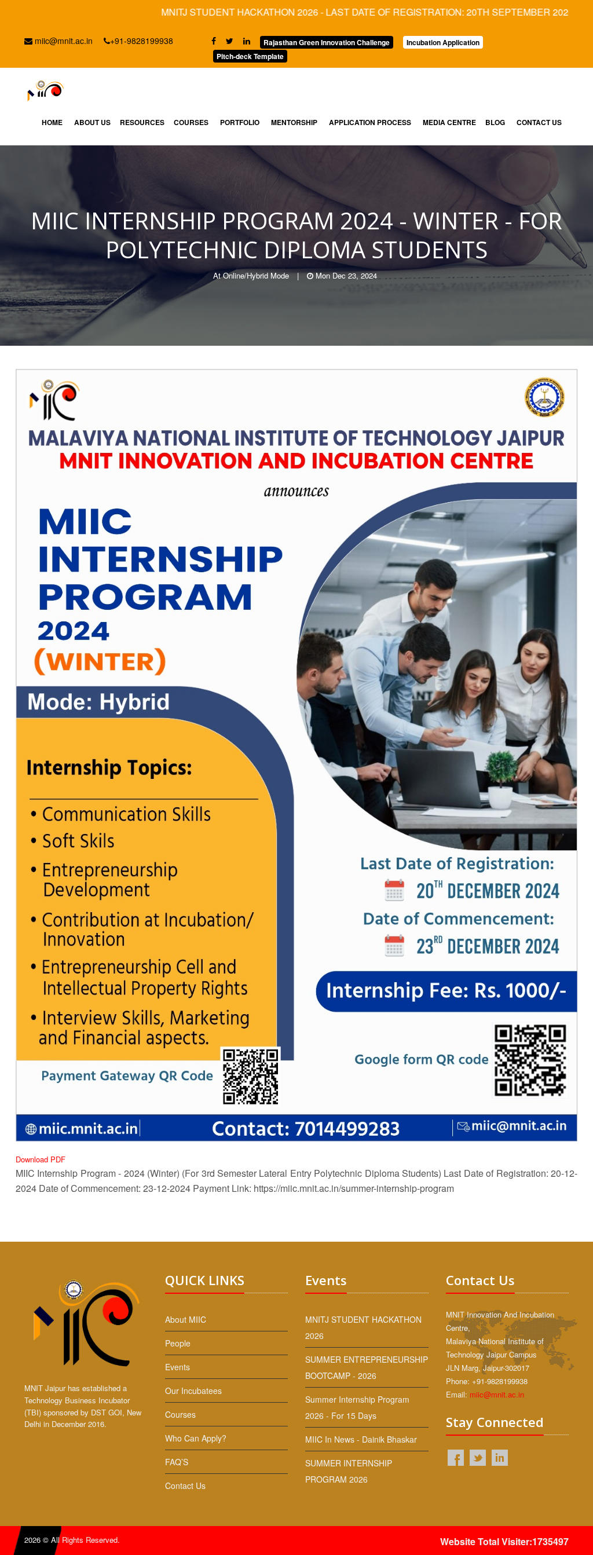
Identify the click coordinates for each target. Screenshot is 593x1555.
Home (52, 122)
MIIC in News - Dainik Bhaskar (361, 1439)
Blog (495, 122)
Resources (142, 122)
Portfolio (239, 122)
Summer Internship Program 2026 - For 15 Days (357, 1407)
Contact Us (539, 122)
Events (177, 1367)
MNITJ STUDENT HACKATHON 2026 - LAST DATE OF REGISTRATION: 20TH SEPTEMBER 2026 (318, 12)
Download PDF (40, 1159)
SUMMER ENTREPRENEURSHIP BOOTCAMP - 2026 (366, 1367)
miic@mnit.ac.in (62, 40)
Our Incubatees (193, 1390)
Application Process (370, 122)
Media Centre (449, 122)
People (178, 1343)
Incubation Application (443, 42)
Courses (191, 122)
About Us (92, 122)
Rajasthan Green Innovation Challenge (326, 42)
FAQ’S (176, 1462)
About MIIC (185, 1319)
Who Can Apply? (195, 1438)
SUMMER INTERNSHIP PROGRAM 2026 (348, 1471)
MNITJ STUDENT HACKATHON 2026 (363, 1327)
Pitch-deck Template (250, 56)
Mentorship (294, 122)
